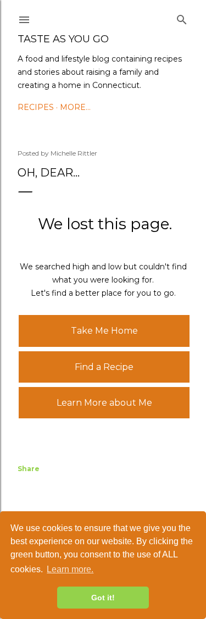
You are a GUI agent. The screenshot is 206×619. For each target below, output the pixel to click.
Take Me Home (104, 330)
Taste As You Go (63, 39)
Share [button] (29, 469)
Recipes (36, 107)
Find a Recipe (104, 367)
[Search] (181, 18)
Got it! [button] (103, 597)
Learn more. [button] (70, 569)
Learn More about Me (104, 402)
